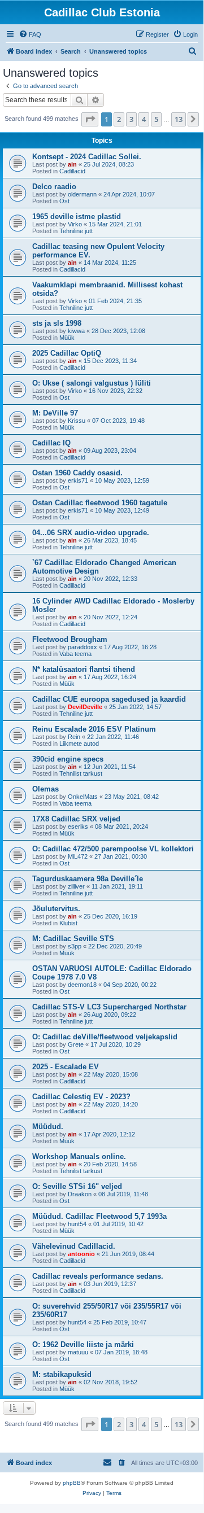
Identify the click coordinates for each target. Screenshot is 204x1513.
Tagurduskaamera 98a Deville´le (87, 878)
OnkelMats (83, 796)
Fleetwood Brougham (69, 639)
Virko (75, 224)
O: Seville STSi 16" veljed (77, 1186)
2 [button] (119, 119)
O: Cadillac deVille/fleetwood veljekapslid (104, 1037)
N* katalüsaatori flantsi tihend (83, 669)
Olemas (45, 789)
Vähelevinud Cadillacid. (73, 1246)
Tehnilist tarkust (80, 773)
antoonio (81, 1253)
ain (72, 164)
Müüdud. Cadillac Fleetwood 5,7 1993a (99, 1216)
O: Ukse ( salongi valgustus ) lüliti (91, 383)
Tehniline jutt (76, 231)
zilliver (76, 886)
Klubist (68, 923)
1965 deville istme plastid (76, 216)
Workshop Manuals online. (79, 1156)
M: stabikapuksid (62, 1374)
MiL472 (78, 856)
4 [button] (144, 119)
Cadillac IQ (51, 443)
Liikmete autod (79, 743)
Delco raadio (54, 186)
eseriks (78, 826)
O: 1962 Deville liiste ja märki (83, 1344)
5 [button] (156, 119)
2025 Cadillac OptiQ (66, 353)
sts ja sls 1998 (56, 323)
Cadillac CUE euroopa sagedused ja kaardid (109, 699)
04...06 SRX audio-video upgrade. (90, 532)
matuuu (78, 1352)
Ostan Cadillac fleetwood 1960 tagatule (99, 502)
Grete (76, 1044)
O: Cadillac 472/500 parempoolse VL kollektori (113, 849)
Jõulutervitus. (56, 908)
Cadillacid (72, 171)
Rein (74, 736)
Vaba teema (75, 653)
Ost (64, 201)
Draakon (80, 1194)
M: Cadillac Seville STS (73, 938)
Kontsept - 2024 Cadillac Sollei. (86, 156)
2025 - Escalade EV (65, 1066)
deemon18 (82, 984)
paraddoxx (82, 647)
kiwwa (76, 330)
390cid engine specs (67, 759)
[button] (89, 119)
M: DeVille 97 (55, 413)
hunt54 (77, 1224)
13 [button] (179, 119)
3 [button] (131, 119)
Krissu (76, 420)
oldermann (82, 194)
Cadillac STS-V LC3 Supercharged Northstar (109, 1007)
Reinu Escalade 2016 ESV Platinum (94, 729)
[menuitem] (30, 34)
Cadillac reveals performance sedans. (97, 1276)
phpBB (72, 1483)
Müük (67, 337)
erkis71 (78, 480)
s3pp (74, 946)
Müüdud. (47, 1126)
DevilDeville (85, 706)
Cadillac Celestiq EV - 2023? (81, 1096)
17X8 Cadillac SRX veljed (76, 819)
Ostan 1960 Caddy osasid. (77, 473)
